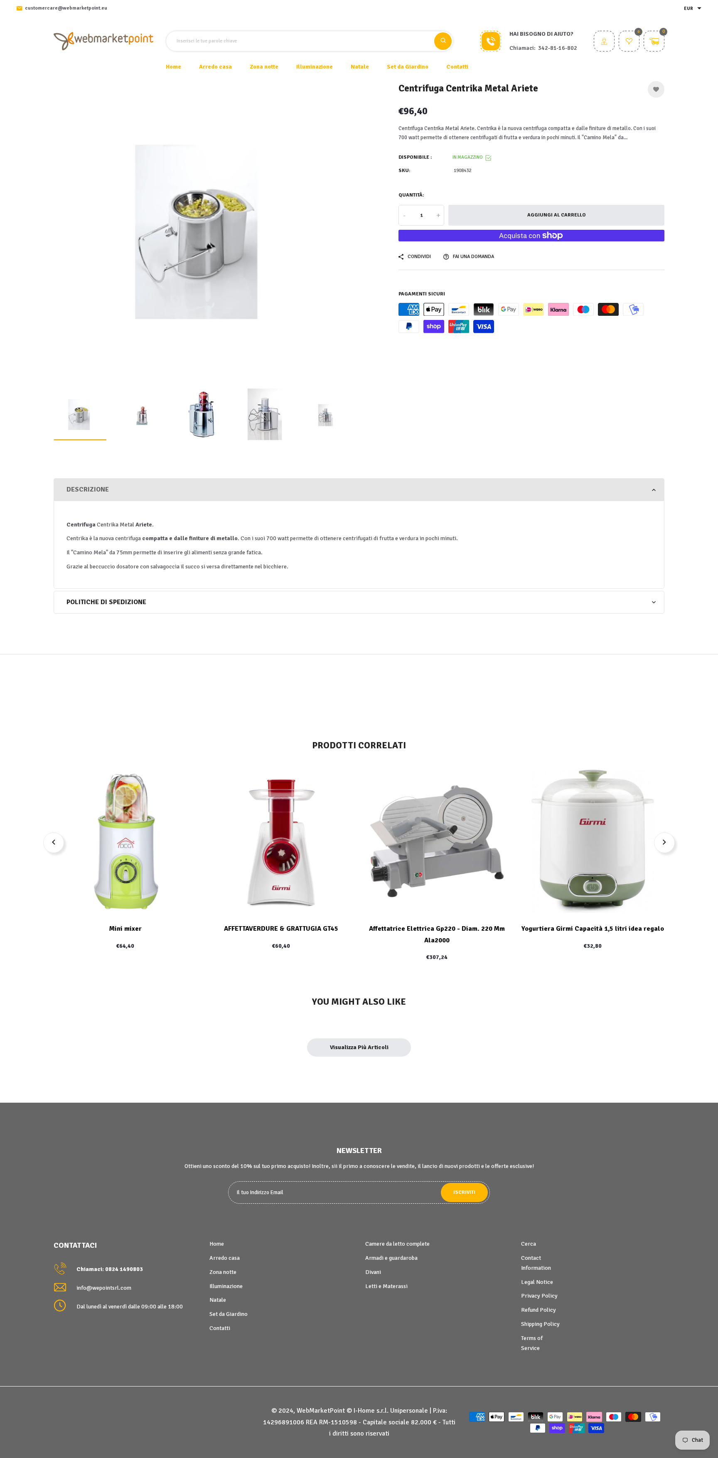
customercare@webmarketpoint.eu (66, 8)
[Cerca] (443, 41)
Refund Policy (538, 1309)
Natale (217, 1299)
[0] (629, 42)
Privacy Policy (539, 1295)
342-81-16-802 (557, 48)
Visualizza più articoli (359, 1047)
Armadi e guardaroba (391, 1257)
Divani (373, 1272)
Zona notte (222, 1272)
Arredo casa (224, 1257)
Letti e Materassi (386, 1286)
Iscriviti (464, 1192)
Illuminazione (226, 1286)
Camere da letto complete (397, 1243)
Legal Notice (537, 1282)
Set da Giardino (228, 1314)
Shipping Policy (540, 1324)
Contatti (457, 66)
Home (173, 66)
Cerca (528, 1243)
